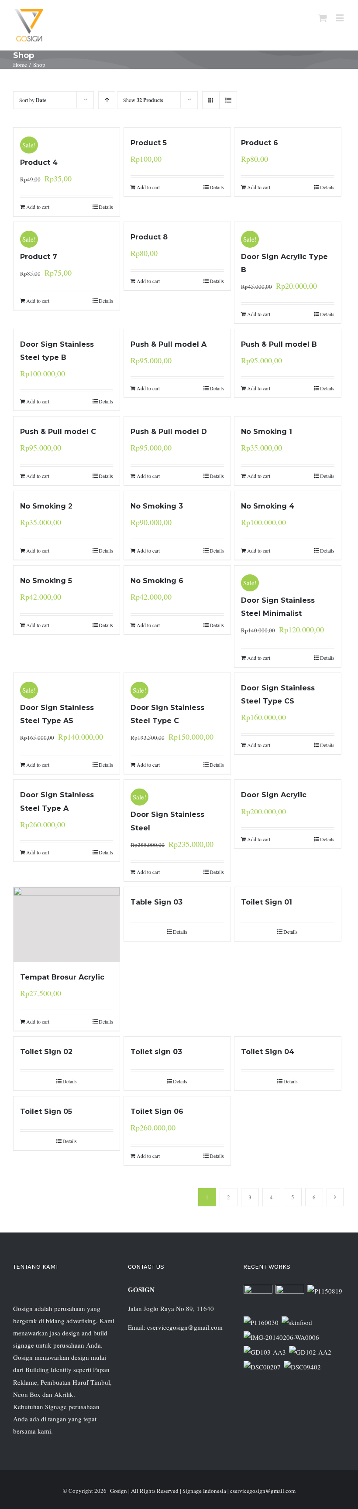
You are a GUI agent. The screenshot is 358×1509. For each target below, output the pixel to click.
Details (106, 206)
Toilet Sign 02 (46, 1052)
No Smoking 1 (266, 431)
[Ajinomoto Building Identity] (258, 1299)
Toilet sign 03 (156, 1052)
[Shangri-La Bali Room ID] (281, 1337)
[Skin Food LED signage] (297, 1322)
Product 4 (39, 162)
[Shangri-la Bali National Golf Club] (310, 1352)
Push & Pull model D (169, 431)
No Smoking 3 (157, 506)
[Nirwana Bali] (290, 1299)
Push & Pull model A (169, 344)
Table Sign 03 (156, 902)
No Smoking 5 (46, 581)
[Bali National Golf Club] (265, 1352)
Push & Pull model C (58, 431)
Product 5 (149, 143)
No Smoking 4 (267, 506)
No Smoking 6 (157, 581)
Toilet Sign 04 (267, 1052)
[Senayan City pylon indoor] (262, 1366)
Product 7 (38, 257)
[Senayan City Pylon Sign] (302, 1366)
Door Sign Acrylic (273, 795)
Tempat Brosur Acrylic (62, 977)
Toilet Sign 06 (157, 1111)
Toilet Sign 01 (266, 902)
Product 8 (149, 237)
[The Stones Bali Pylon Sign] (325, 1291)
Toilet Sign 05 (46, 1111)
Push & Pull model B (279, 344)
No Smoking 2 (46, 506)
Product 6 (259, 143)
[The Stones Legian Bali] (261, 1322)
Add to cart (37, 206)
